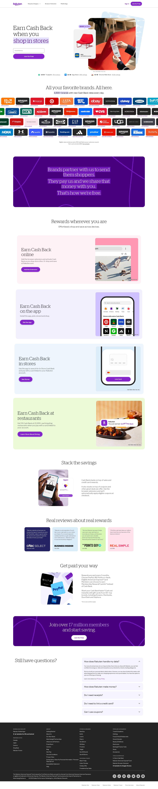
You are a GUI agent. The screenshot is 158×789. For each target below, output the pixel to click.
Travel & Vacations (118, 731)
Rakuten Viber (96, 785)
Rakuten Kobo (107, 785)
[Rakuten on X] (129, 776)
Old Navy (82, 744)
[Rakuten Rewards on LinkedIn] (143, 776)
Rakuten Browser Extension (121, 763)
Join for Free (136, 4)
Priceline (82, 747)
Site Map (48, 752)
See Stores (26, 379)
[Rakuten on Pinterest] (138, 776)
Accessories (116, 752)
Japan (14, 743)
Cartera (15, 745)
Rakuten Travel (118, 785)
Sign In (127, 4)
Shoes (114, 749)
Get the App (27, 322)
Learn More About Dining (30, 434)
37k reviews (56, 75)
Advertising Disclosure (19, 778)
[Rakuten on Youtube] (133, 776)
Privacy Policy (101, 679)
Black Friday (83, 760)
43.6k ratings (116, 75)
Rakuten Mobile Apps (19, 731)
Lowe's (81, 736)
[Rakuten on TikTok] (119, 776)
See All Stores (84, 754)
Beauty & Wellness (118, 741)
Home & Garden (117, 739)
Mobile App (64, 3)
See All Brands (84, 752)
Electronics (116, 744)
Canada (15, 740)
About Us (48, 734)
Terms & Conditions (51, 754)
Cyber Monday (84, 763)
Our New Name (50, 736)
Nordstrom (83, 741)
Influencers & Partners (52, 741)
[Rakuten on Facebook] (124, 776)
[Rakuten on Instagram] (114, 776)
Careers (48, 747)
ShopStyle (16, 748)
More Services (129, 785)
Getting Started (50, 731)
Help (47, 766)
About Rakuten (140, 785)
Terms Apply (86, 144)
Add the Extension (30, 269)
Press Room (49, 744)
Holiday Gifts (83, 766)
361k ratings (83, 75)
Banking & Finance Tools (119, 747)
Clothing (115, 734)
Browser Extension (50, 3)
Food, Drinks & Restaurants (120, 736)
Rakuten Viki (85, 785)
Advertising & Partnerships (53, 739)
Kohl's (81, 734)
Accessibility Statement (53, 764)
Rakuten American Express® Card (122, 760)
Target (81, 749)
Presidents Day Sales (85, 768)
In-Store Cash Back (118, 758)
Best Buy (82, 731)
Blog (47, 749)
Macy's (81, 739)
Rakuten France (17, 750)
